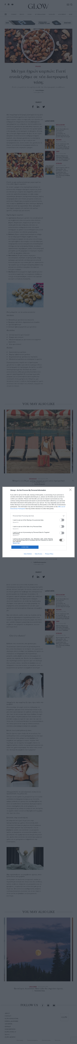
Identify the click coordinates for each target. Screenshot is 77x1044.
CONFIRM (25, 547)
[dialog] (38, 522)
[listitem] (38, 516)
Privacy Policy (49, 554)
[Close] (71, 490)
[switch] (61, 520)
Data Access (38, 554)
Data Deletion (28, 554)
